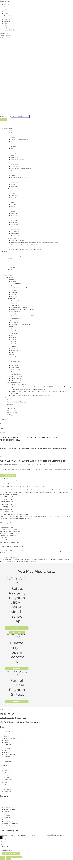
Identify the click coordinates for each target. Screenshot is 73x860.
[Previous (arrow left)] (2, 859)
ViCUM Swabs (14, 224)
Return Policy (8, 779)
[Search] (3, 119)
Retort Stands (14, 197)
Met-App (10, 269)
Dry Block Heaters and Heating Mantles (21, 168)
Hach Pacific (11, 262)
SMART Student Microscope (18, 240)
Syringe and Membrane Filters (19, 177)
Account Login (8, 807)
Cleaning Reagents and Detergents (20, 139)
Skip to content (5, 1)
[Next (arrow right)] (8, 859)
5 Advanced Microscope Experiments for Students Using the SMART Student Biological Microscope (36, 247)
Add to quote (9, 475)
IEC (8, 260)
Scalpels (13, 200)
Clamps (13, 206)
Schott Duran (11, 265)
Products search (5, 116)
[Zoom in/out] (2, 857)
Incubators (14, 166)
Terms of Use (8, 777)
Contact (6, 13)
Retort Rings (14, 195)
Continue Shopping (10, 853)
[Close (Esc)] (19, 857)
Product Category (8, 128)
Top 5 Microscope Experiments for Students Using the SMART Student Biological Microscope (34, 242)
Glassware (10, 180)
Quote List (2, 432)
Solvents (13, 141)
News (5, 9)
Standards (13, 144)
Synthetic (13, 146)
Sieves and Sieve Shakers (17, 159)
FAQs (5, 11)
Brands (6, 251)
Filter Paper (14, 175)
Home (5, 123)
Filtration (10, 173)
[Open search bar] (1, 114)
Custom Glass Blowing (10, 15)
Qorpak (10, 253)
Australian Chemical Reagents (15, 256)
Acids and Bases (15, 135)
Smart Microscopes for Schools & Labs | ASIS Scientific (24, 244)
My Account (3, 419)
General (13, 132)
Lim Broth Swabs (15, 231)
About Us (6, 4)
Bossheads (13, 204)
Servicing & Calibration (11, 809)
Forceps (13, 193)
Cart (1, 423)
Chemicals (10, 130)
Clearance (7, 811)
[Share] (14, 857)
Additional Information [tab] (11, 481)
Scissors (13, 202)
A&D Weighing (11, 267)
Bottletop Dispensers (16, 153)
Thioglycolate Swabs (16, 235)
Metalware (10, 188)
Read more (16, 628)
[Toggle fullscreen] (8, 857)
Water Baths (14, 157)
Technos (10, 258)
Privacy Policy (8, 775)
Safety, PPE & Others (10, 738)
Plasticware (11, 209)
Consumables (14, 182)
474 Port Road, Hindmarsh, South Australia (20, 722)
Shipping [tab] (7, 483)
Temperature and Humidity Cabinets (20, 162)
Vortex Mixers (14, 164)
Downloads (7, 7)
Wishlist (2, 428)
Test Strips (13, 148)
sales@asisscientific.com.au (13, 718)
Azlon (2, 457)
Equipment (11, 150)
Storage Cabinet (15, 170)
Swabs (9, 218)
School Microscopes (12, 238)
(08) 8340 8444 (7, 714)
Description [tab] (7, 479)
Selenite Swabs (15, 233)
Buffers (13, 137)
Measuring (14, 186)
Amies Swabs (14, 222)
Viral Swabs (14, 220)
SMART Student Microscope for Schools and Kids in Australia (26, 249)
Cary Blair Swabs (15, 229)
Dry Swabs (14, 227)
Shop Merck (7, 126)
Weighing (13, 155)
